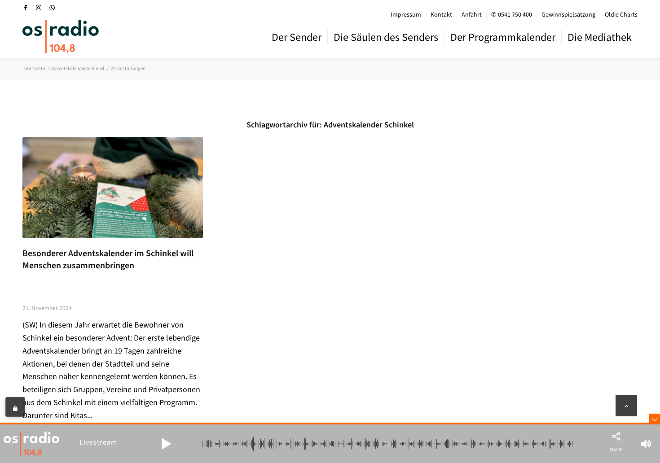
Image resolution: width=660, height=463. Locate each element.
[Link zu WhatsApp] (52, 7)
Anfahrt (472, 14)
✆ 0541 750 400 (511, 14)
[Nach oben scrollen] (626, 405)
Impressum (406, 14)
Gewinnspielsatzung (568, 14)
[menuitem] (406, 14)
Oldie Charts (621, 14)
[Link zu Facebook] (25, 7)
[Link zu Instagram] (38, 7)
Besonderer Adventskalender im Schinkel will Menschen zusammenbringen (108, 259)
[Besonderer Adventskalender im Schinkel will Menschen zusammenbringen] (112, 187)
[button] (166, 443)
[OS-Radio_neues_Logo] (60, 36)
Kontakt (441, 14)
